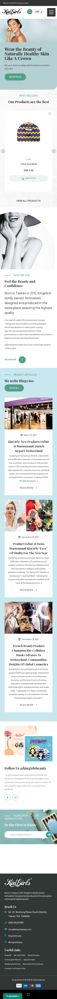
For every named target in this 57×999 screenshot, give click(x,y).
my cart (17, 955)
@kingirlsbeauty (15, 942)
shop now (15, 77)
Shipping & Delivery (12, 964)
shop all (8, 955)
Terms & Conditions (35, 964)
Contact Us (9, 968)
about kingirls (33, 955)
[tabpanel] (28, 53)
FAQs (23, 955)
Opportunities (29, 960)
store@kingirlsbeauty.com (19, 929)
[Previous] (3, 151)
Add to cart (31, 178)
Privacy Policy (20, 968)
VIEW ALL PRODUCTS (28, 200)
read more (10, 359)
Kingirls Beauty (14, 936)
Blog (25, 964)
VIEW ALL (14, 388)
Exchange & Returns (13, 960)
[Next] (54, 151)
